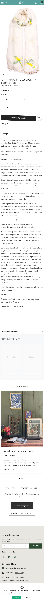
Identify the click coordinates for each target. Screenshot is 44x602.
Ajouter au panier (18, 118)
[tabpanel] (22, 432)
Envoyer (35, 546)
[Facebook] (3, 557)
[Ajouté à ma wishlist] (39, 118)
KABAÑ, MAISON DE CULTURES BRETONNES (18, 453)
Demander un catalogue (21, 513)
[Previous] (37, 75)
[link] (11, 373)
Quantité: (5, 107)
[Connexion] (36, 2)
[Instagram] (9, 557)
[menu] (2, 2)
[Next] (41, 75)
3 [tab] (24, 478)
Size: (5, 94)
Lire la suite (9, 469)
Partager (4, 123)
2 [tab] (22, 478)
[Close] (42, 585)
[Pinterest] (14, 557)
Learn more (20, 593)
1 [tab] (19, 478)
